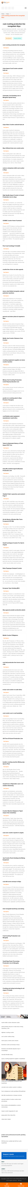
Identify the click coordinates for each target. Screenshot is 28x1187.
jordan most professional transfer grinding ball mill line (13, 1135)
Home (2, 13)
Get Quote (8, 38)
